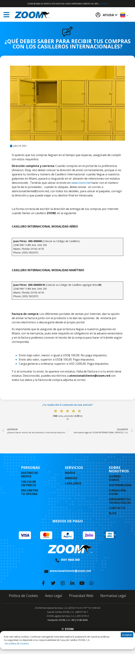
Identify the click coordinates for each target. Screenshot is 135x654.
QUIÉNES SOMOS (115, 478)
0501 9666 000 (70, 560)
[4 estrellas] (73, 411)
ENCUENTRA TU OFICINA (29, 492)
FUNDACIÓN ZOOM (117, 492)
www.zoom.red (81, 183)
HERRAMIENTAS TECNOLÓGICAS (120, 501)
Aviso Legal (53, 595)
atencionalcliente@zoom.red (70, 571)
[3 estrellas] (67, 411)
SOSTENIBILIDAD (120, 485)
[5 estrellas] (79, 411)
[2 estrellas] (61, 411)
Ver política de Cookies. (16, 643)
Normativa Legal (113, 595)
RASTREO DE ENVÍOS (29, 474)
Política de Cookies (23, 595)
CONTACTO (117, 508)
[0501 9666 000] (57, 560)
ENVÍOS (70, 473)
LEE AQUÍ (104, 3)
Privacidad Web (81, 595)
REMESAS (71, 478)
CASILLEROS (73, 483)
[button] (6, 15)
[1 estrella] (55, 411)
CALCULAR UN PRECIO (28, 483)
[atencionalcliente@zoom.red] (46, 571)
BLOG (113, 513)
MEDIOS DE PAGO (67, 521)
